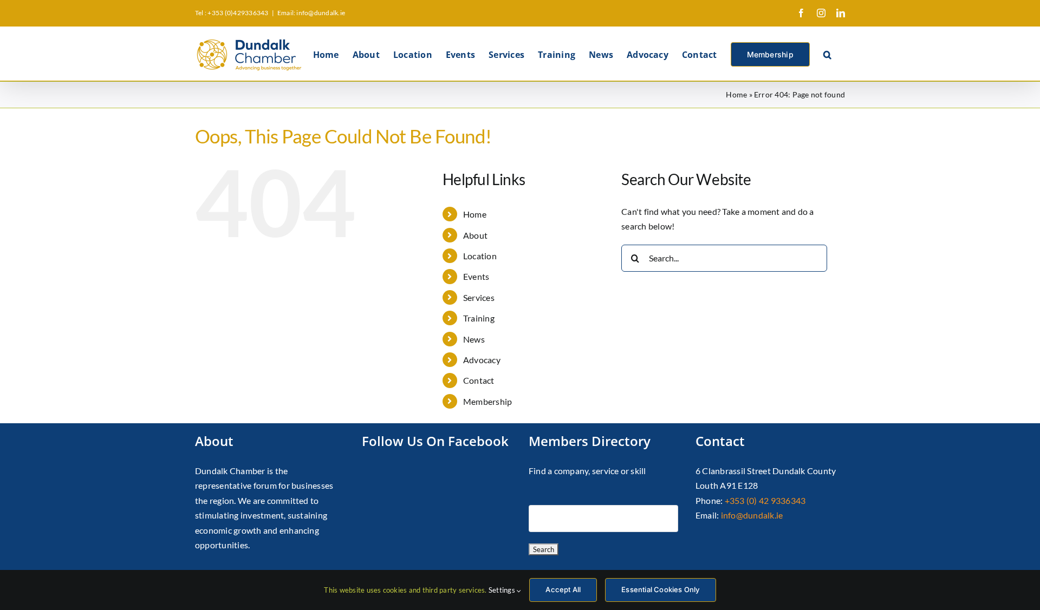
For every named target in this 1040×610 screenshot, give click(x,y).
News (474, 339)
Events (476, 276)
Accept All (563, 589)
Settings (503, 590)
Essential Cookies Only (660, 589)
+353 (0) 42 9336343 (765, 500)
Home (736, 94)
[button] (827, 54)
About (475, 235)
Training (479, 318)
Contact (479, 380)
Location (480, 256)
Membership (487, 401)
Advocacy (481, 360)
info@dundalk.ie (752, 515)
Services (479, 297)
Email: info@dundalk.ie (311, 13)
